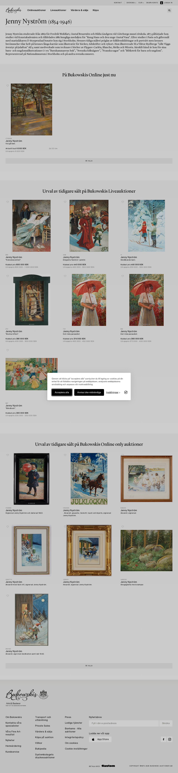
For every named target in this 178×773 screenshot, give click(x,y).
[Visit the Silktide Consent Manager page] (126, 392)
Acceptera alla (62, 392)
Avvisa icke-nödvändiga (89, 392)
